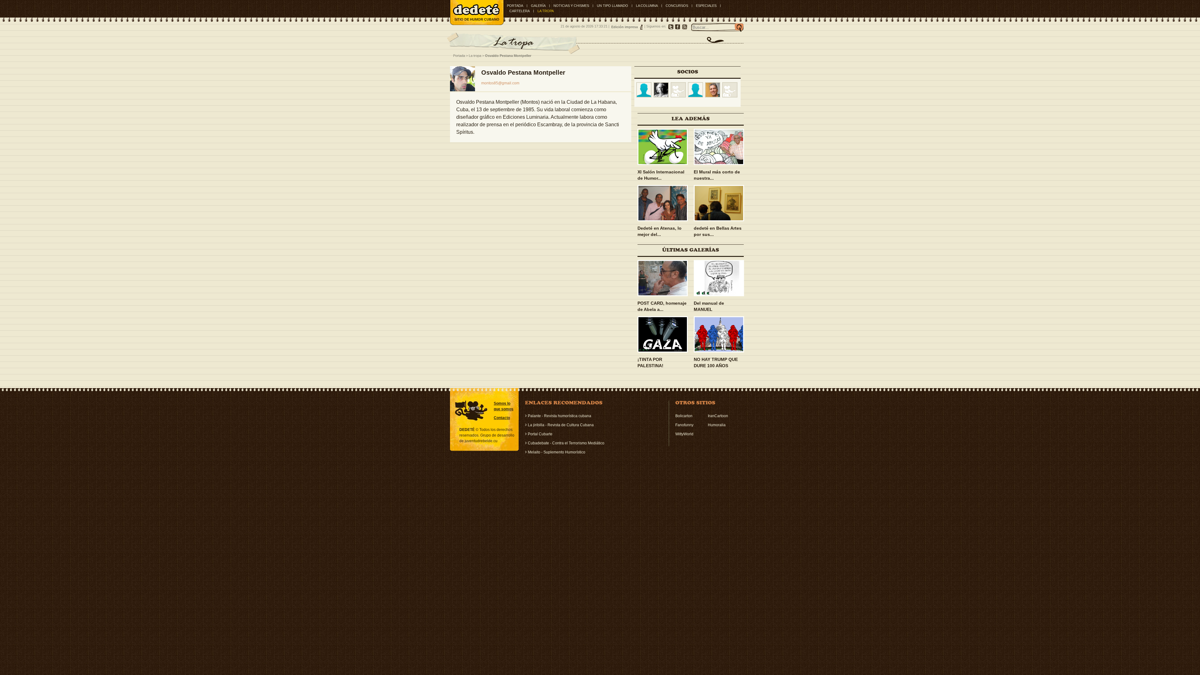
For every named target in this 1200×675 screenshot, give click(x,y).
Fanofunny (684, 425)
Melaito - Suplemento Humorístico (556, 452)
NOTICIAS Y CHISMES (571, 6)
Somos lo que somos (503, 406)
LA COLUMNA (647, 6)
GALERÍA (538, 6)
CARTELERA (519, 11)
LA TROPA (546, 11)
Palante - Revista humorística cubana (559, 416)
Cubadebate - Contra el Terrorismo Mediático (566, 443)
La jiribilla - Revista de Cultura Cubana (561, 425)
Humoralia (717, 425)
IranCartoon (718, 416)
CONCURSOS (677, 6)
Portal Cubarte (540, 434)
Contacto (502, 418)
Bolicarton (683, 416)
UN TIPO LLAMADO (612, 6)
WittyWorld (684, 434)
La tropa (475, 56)
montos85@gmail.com (500, 83)
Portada (515, 6)
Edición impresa (624, 27)
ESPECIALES (706, 6)
